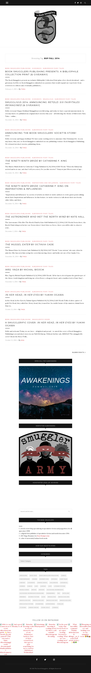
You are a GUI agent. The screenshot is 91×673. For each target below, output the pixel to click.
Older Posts (78, 352)
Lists (49, 586)
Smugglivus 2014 (65, 600)
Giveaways (37, 68)
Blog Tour (33, 575)
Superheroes (50, 604)
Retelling (66, 593)
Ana (22, 340)
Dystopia (54, 579)
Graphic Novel (42, 582)
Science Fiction (34, 596)
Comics (63, 575)
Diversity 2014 (44, 579)
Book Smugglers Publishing (18, 68)
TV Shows (23, 607)
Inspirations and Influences (45, 183)
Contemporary (25, 579)
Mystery (41, 589)
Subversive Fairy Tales (53, 68)
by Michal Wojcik (24, 269)
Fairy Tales (63, 579)
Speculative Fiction (26, 604)
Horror (22, 586)
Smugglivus (48, 99)
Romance (23, 596)
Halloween (54, 582)
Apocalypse (23, 575)
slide (43, 596)
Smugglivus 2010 (63, 596)
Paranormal (50, 593)
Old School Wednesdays (55, 589)
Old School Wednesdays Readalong (32, 593)
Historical (63, 582)
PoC (58, 593)
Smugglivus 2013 (51, 600)
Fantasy (22, 582)
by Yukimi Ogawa (34, 295)
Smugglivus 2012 (38, 600)
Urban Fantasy (34, 607)
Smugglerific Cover (41, 319)
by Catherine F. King (36, 161)
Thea (23, 89)
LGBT (36, 586)
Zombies (55, 607)
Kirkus (30, 586)
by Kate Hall (45, 216)
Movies (34, 589)
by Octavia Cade (29, 244)
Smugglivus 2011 (25, 600)
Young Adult (45, 607)
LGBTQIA (43, 586)
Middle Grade (24, 589)
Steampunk (39, 604)
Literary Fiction (59, 586)
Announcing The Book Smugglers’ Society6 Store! (40, 133)
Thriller (60, 604)
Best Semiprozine (43, 536)
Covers (34, 579)
